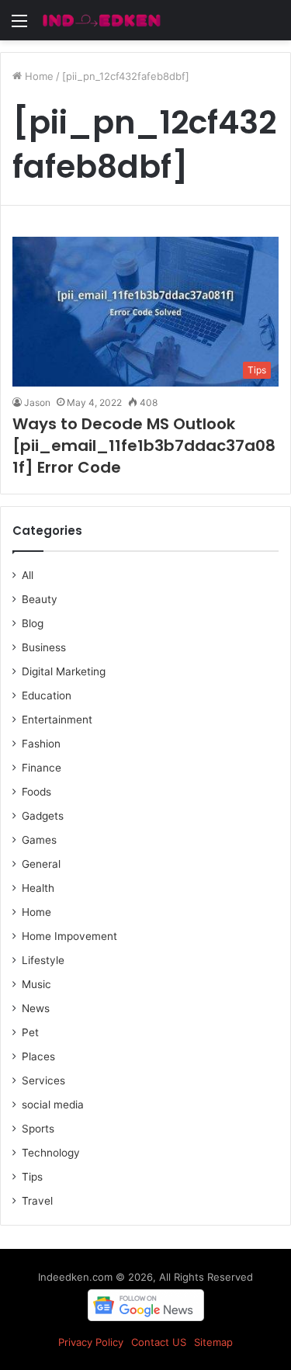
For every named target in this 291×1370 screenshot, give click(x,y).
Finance (41, 767)
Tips (32, 1177)
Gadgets (43, 816)
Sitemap (213, 1342)
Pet (30, 1032)
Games (39, 840)
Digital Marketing (64, 671)
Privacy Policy (90, 1342)
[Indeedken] (101, 20)
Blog (32, 623)
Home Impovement (69, 936)
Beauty (39, 599)
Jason (37, 402)
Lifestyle (43, 960)
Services (43, 1080)
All (27, 575)
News (36, 1008)
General (41, 864)
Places (38, 1056)
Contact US (158, 1342)
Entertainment (57, 719)
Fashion (41, 743)
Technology (51, 1152)
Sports (38, 1128)
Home (38, 76)
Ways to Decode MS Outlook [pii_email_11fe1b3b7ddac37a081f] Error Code (143, 445)
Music (36, 984)
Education (46, 695)
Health (38, 888)
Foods (36, 792)
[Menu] (19, 26)
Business (44, 647)
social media (53, 1104)
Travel (37, 1201)
